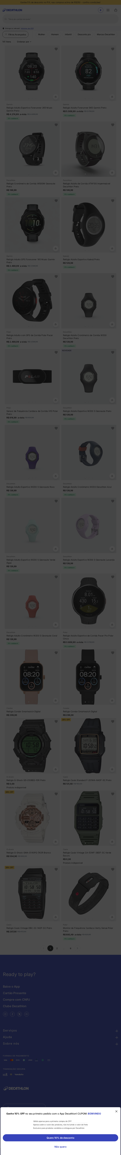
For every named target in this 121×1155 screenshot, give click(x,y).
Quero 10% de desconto (60, 1137)
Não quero (60, 1146)
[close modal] (116, 1111)
